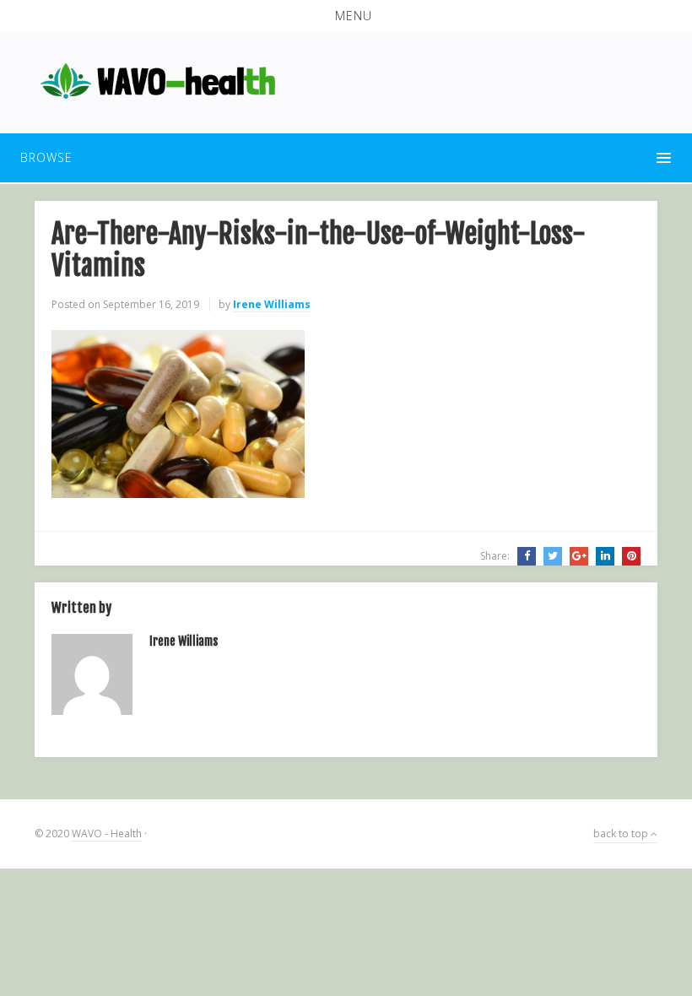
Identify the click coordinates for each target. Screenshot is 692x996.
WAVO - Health (107, 833)
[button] (346, 16)
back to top (622, 833)
